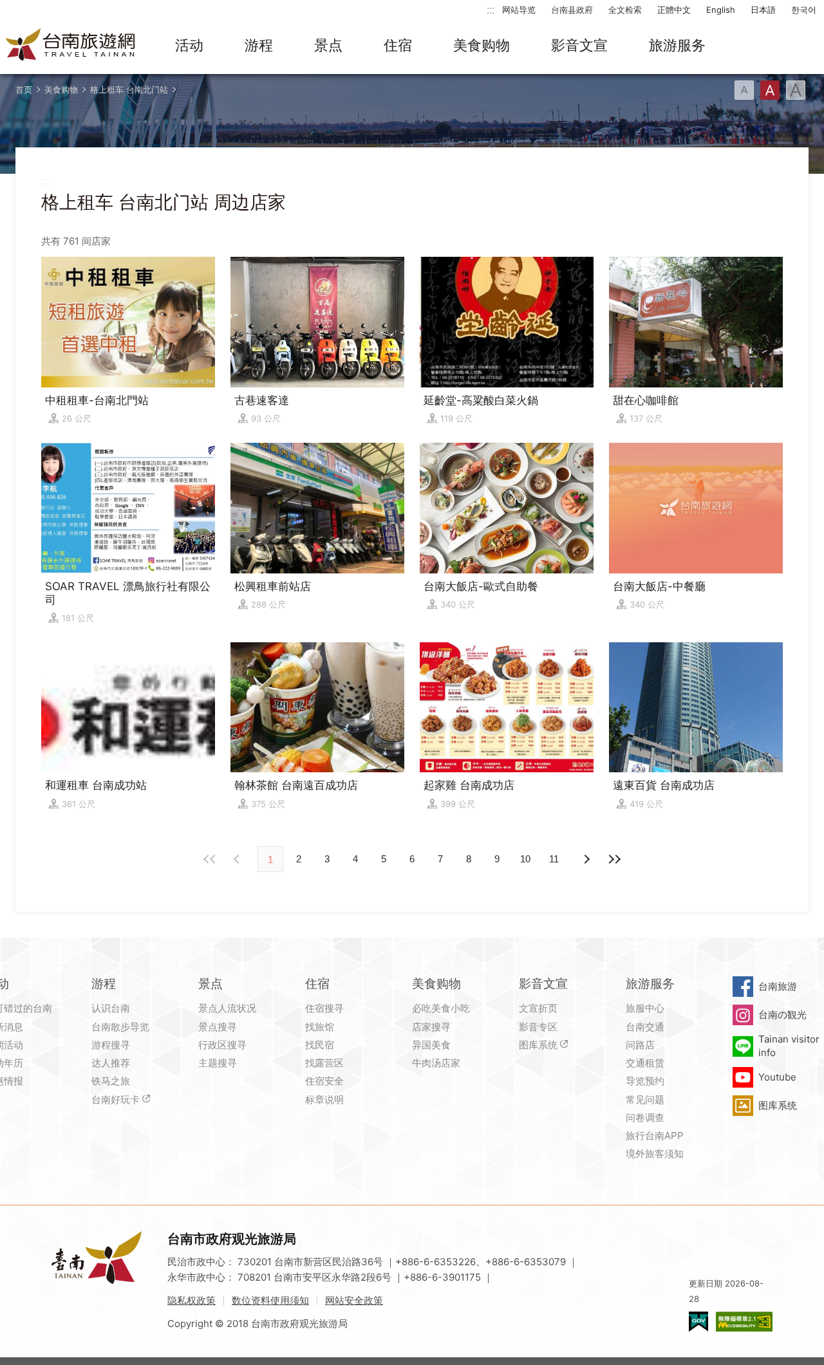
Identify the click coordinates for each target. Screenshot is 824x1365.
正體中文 (674, 10)
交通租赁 (645, 1063)
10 (525, 858)
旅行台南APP (655, 1135)
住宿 (398, 45)
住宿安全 (324, 1081)
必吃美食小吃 (441, 1008)
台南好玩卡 (115, 1099)
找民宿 (319, 1045)
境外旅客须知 (655, 1153)
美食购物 (481, 45)
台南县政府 (572, 10)
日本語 (763, 10)
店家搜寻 (431, 1027)
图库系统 (538, 1045)
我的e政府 (698, 1322)
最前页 (210, 859)
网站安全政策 (354, 1300)
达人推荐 (110, 1063)
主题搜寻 (217, 1063)
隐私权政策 (191, 1300)
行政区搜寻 (222, 1045)
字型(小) (744, 90)
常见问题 (645, 1099)
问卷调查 (645, 1117)
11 (554, 858)
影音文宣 (579, 45)
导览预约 (645, 1081)
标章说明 (324, 1099)
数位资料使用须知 (270, 1300)
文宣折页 (538, 1008)
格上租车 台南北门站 (129, 89)
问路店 (640, 1045)
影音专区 (538, 1027)
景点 (328, 45)
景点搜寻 (217, 1027)
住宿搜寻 (324, 1008)
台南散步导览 (120, 1027)
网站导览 (519, 10)
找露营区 (324, 1063)
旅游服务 (677, 45)
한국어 (803, 10)
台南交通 (645, 1027)
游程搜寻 (110, 1045)
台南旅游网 (71, 46)
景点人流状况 (227, 1008)
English (720, 10)
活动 (189, 45)
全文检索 (625, 10)
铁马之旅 (110, 1081)
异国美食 (431, 1045)
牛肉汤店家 (436, 1063)
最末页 (614, 859)
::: (490, 9)
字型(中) (770, 90)
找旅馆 (319, 1027)
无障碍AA (744, 1322)
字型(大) (795, 90)
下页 (238, 859)
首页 (23, 89)
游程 (259, 45)
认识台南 (110, 1008)
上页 (586, 859)
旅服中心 (645, 1008)
